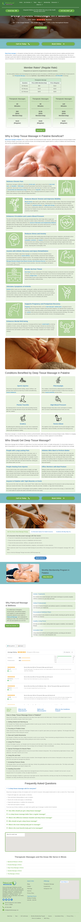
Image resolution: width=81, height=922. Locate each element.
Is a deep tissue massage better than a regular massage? (27, 814)
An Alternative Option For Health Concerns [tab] (42, 531)
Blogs (28, 884)
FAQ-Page (29, 888)
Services (29, 890)
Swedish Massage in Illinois (15, 870)
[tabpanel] (40, 544)
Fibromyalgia (58, 386)
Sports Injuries (22, 386)
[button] (40, 788)
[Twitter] (6, 900)
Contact (29, 886)
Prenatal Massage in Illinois (15, 864)
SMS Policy (46, 918)
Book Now (9, 916)
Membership (47, 2)
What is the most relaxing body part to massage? (24, 824)
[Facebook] (4, 900)
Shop (39, 2)
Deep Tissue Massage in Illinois (16, 867)
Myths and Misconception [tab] (41, 710)
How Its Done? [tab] (9, 710)
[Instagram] (12, 900)
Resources (54, 2)
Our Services (27, 2)
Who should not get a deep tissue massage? (22, 821)
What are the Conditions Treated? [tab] (62, 710)
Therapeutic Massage (49, 884)
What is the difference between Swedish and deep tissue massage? (30, 817)
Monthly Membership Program (38, 916)
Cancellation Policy (59, 916)
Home (20, 2)
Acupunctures (47, 886)
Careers (50, 916)
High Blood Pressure (58, 405)
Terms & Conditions (36, 918)
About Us (39, 4)
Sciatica (23, 424)
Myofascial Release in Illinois (15, 861)
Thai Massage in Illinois (14, 873)
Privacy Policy (30, 893)
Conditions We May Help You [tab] (63, 531)
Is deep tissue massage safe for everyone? (22, 788)
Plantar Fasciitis (23, 405)
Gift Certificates (24, 916)
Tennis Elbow (58, 424)
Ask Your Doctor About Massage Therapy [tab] (17, 531)
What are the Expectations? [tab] (22, 710)
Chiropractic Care (48, 888)
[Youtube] (9, 900)
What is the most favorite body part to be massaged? (25, 828)
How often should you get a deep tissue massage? (24, 811)
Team (35, 2)
